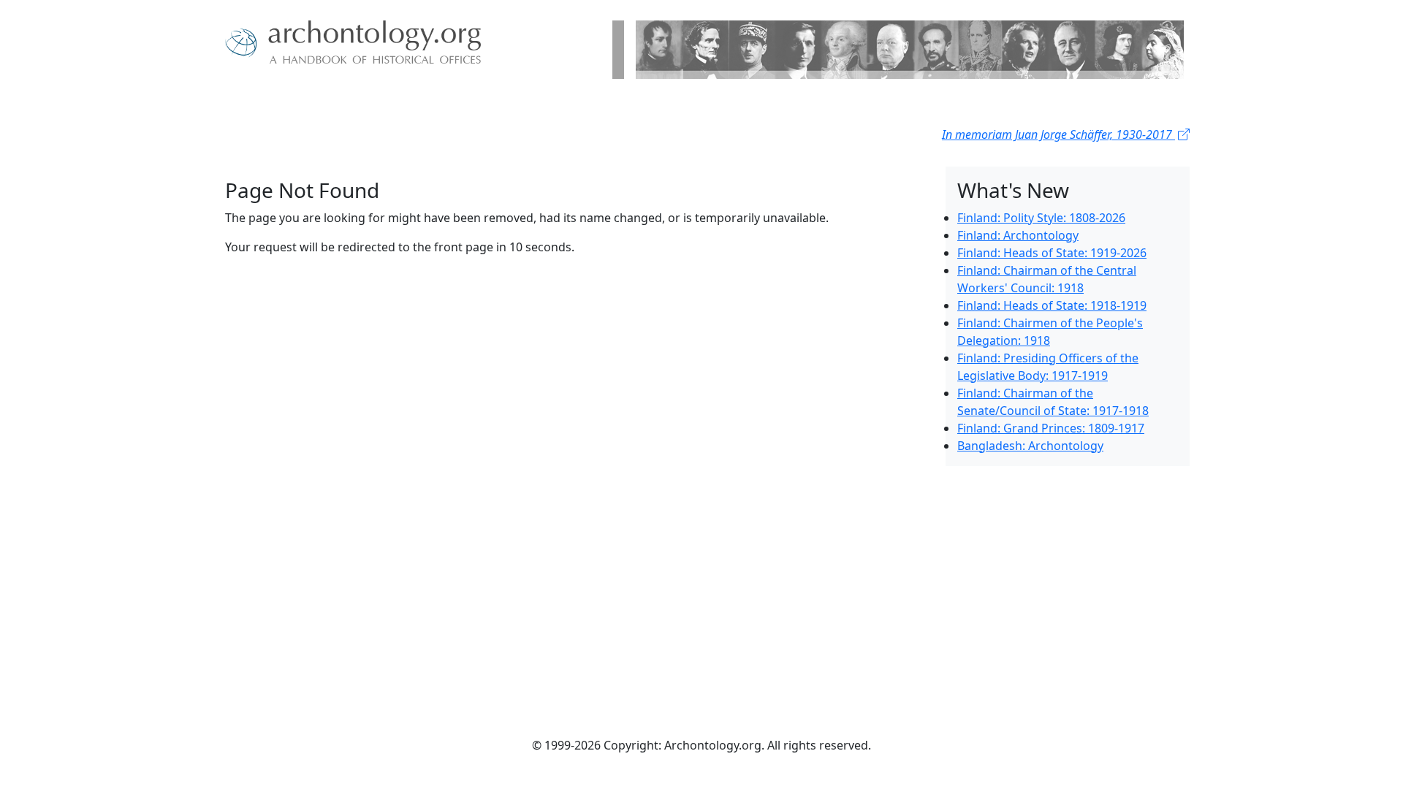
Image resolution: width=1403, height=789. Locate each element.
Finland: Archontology (1018, 235)
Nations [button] (321, 102)
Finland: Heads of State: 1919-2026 (1052, 253)
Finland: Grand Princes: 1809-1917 (1050, 428)
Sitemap (385, 102)
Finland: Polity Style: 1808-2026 (1041, 218)
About (271, 102)
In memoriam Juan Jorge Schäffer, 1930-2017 (1058, 134)
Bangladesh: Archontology (1030, 446)
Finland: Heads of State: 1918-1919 (1052, 305)
